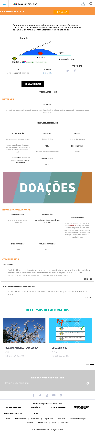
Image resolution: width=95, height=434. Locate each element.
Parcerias (63, 419)
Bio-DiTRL (47, 73)
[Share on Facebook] (74, 70)
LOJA (36, 414)
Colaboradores (22, 419)
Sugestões (36, 419)
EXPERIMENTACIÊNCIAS (13, 414)
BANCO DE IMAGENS (58, 407)
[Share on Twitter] (67, 70)
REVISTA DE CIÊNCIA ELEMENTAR (81, 407)
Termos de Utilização (79, 419)
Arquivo (9, 419)
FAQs (55, 423)
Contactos (65, 423)
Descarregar (33, 84)
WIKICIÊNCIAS (36, 407)
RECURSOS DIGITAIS (13, 407)
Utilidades (31, 423)
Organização (50, 419)
